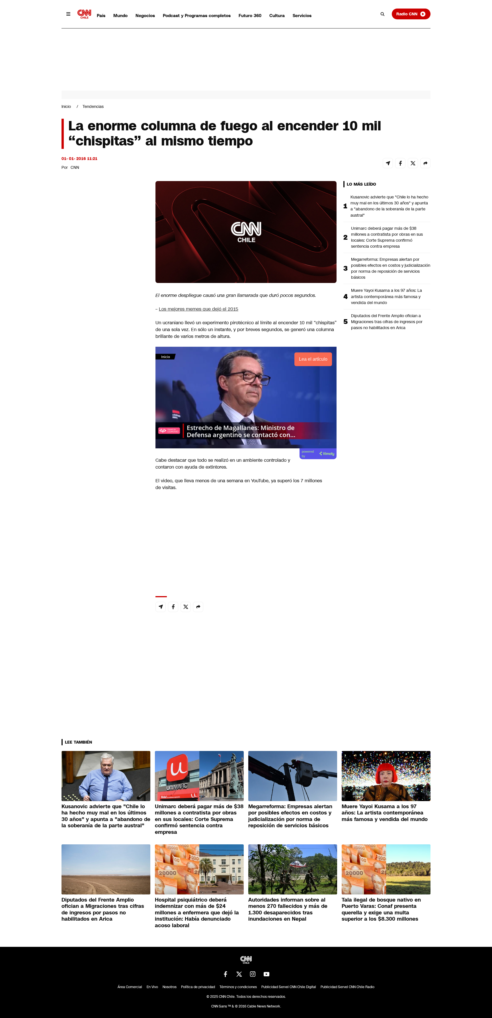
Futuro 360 (250, 16)
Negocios (145, 16)
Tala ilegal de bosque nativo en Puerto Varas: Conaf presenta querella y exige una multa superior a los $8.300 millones (381, 909)
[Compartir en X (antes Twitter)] (413, 163)
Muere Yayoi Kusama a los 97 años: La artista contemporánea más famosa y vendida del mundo (386, 296)
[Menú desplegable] (68, 14)
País (101, 16)
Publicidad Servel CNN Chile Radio (347, 987)
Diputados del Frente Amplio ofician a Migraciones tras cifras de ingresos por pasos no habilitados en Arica (387, 322)
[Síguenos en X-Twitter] (239, 974)
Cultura (277, 16)
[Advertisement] (104, 507)
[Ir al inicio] (84, 14)
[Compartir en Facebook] (400, 163)
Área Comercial (130, 987)
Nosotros (170, 987)
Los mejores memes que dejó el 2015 (198, 309)
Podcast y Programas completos (197, 16)
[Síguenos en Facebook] (225, 974)
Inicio (66, 106)
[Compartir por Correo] (388, 163)
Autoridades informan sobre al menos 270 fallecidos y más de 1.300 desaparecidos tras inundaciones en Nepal (287, 909)
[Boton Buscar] (383, 14)
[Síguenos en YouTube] (266, 974)
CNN (75, 167)
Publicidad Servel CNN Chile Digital (288, 987)
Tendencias (93, 106)
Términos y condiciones (238, 987)
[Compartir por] (425, 163)
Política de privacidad (198, 987)
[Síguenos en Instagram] (252, 974)
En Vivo (152, 987)
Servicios (302, 16)
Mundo (120, 16)
